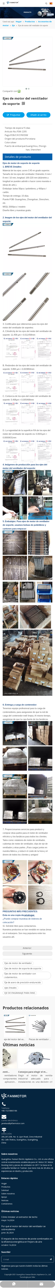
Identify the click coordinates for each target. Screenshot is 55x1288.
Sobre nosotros (8, 1193)
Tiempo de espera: (14, 127)
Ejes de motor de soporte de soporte (22, 968)
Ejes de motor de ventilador (18, 963)
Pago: (7, 135)
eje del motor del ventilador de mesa (15, 1039)
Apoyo (4, 1197)
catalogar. (29, 915)
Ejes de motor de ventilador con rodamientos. (20, 975)
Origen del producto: (15, 138)
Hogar (4, 1183)
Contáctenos (6, 1203)
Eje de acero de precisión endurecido (22, 982)
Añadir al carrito (38, 114)
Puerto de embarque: (15, 146)
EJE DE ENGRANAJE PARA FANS (19, 992)
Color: (8, 142)
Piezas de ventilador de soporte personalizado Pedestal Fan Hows (40, 1039)
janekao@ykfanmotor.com (12, 1123)
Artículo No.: (11, 131)
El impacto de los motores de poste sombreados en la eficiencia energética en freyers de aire (26, 1240)
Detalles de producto (18, 157)
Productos (5, 1187)
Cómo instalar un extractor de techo (19, 1217)
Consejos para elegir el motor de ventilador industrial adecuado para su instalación (28, 1071)
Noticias (4, 1200)
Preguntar (15, 114)
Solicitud (5, 1190)
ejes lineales (10, 987)
